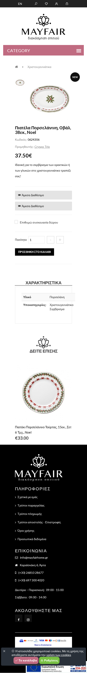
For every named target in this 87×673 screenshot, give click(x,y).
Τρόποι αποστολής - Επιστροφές (39, 522)
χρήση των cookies (58, 655)
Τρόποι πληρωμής (30, 514)
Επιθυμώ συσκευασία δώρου (39, 222)
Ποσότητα (21, 239)
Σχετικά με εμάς (28, 497)
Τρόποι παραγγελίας (31, 505)
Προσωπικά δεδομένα (32, 539)
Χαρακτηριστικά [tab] (43, 282)
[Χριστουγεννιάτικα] (49, 99)
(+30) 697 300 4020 (31, 580)
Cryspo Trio (42, 146)
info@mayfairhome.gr (34, 557)
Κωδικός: (21, 139)
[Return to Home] (16, 66)
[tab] (20, 82)
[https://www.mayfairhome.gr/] (46, 3)
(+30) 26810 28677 (31, 572)
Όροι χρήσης (26, 530)
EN (20, 3)
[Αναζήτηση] (36, 3)
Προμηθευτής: (24, 146)
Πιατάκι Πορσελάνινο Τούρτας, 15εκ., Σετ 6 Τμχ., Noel (43, 429)
